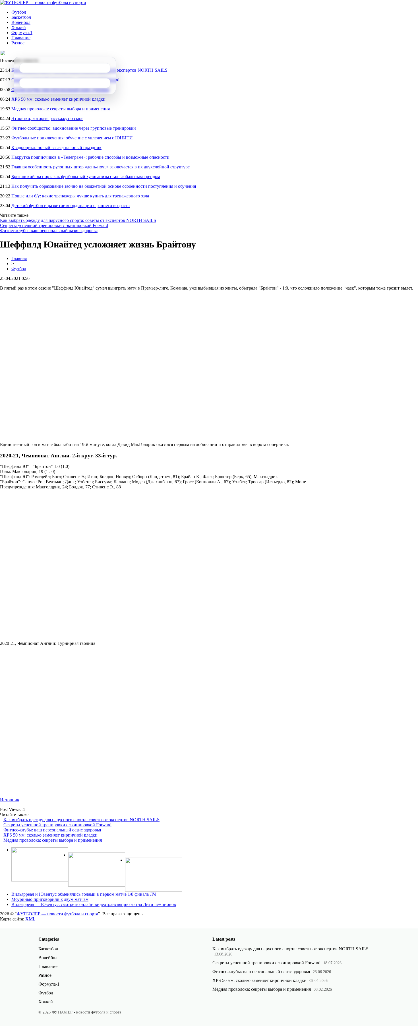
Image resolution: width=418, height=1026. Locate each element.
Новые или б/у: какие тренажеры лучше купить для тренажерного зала (80, 195)
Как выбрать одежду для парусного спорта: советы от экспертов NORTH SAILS (78, 220)
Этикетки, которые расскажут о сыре (47, 118)
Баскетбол (21, 17)
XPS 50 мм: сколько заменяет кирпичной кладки (58, 99)
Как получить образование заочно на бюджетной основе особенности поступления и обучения (103, 186)
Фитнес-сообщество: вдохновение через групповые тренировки (73, 128)
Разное (17, 42)
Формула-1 (21, 32)
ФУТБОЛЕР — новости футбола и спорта (57, 913)
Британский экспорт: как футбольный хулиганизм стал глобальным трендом (85, 176)
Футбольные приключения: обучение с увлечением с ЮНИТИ (72, 137)
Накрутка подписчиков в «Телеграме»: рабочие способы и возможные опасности (90, 157)
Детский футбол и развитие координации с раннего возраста (70, 205)
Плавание (20, 37)
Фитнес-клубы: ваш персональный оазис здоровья (49, 230)
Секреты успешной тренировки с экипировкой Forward (54, 225)
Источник (9, 799)
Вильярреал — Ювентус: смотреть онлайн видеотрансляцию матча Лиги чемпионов (93, 904)
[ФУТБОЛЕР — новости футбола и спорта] (43, 2)
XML (30, 918)
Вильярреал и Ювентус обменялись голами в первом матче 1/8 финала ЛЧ (83, 894)
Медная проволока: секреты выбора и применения (60, 108)
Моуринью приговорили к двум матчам (49, 899)
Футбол (18, 12)
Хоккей (18, 27)
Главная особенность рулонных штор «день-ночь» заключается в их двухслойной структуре (100, 166)
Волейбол (20, 22)
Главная (19, 258)
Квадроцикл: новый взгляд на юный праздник (56, 147)
